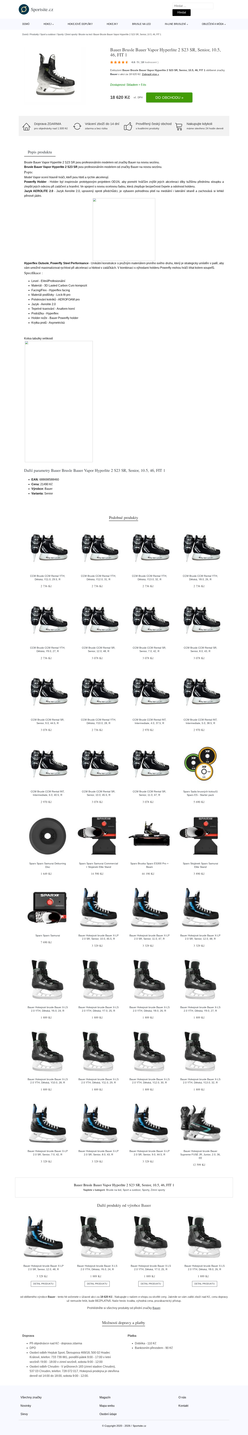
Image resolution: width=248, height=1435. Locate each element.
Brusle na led (141, 24)
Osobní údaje (108, 1414)
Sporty (60, 34)
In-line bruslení (175, 24)
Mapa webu (107, 1405)
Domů (25, 24)
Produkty (34, 34)
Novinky (26, 1405)
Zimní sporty (71, 34)
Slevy (24, 1414)
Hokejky (112, 24)
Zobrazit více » (150, 74)
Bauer (113, 74)
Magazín (105, 1397)
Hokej (48, 24)
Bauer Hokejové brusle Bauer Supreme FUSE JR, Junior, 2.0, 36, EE (200, 1154)
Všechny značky (31, 1397)
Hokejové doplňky (80, 24)
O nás (182, 1397)
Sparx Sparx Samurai (47, 935)
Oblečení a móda (213, 24)
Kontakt (183, 1405)
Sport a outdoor (48, 34)
